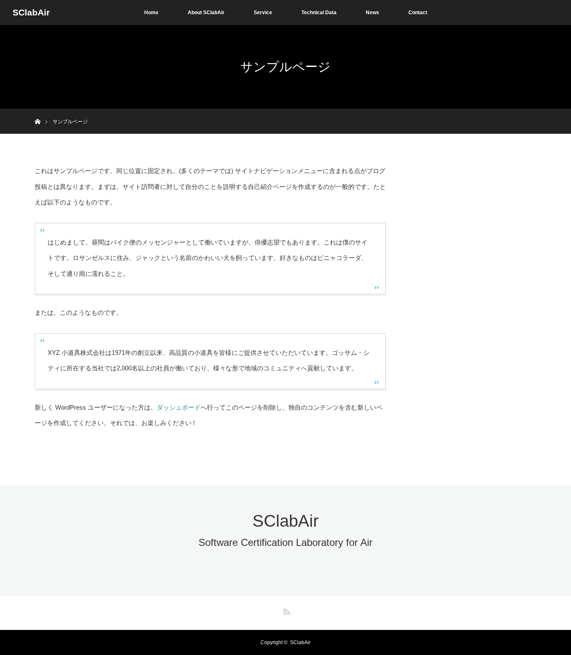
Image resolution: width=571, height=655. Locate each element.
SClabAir (31, 12)
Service (263, 12)
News (372, 12)
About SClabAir (206, 12)
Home (151, 12)
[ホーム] (37, 112)
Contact (417, 12)
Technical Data (318, 12)
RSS (285, 610)
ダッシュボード (179, 407)
